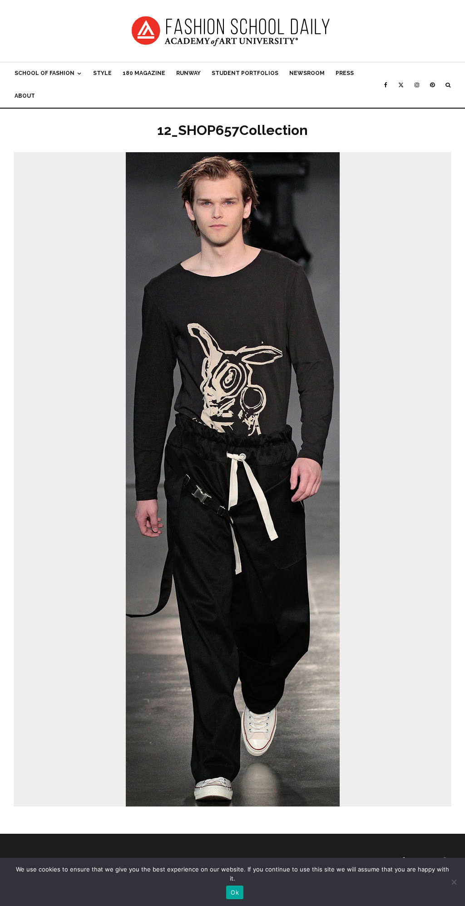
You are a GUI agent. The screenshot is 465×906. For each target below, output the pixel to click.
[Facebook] (386, 85)
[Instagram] (417, 85)
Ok (235, 892)
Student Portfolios (245, 73)
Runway (188, 73)
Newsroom (307, 73)
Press (345, 73)
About (25, 96)
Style (102, 73)
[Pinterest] (432, 85)
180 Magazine (144, 73)
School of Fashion (44, 73)
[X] (401, 85)
